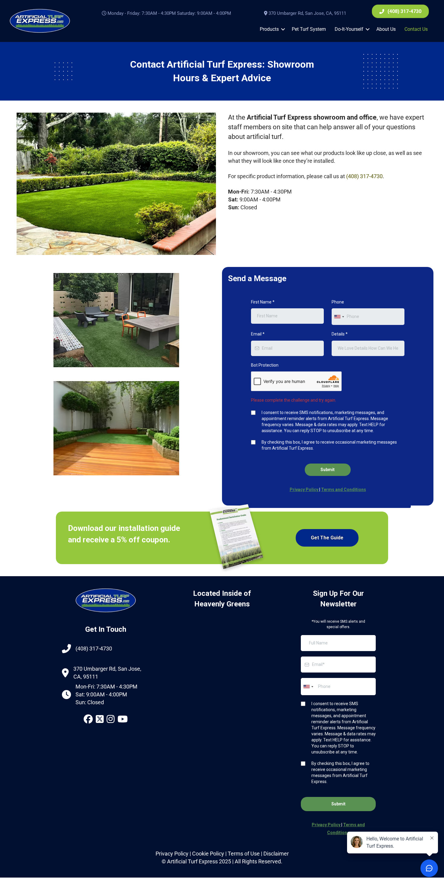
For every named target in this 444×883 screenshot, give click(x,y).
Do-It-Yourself (349, 29)
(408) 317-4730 (364, 176)
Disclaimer (276, 853)
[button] (283, 29)
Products (269, 29)
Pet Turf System (309, 29)
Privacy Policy (172, 853)
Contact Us (416, 29)
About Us (386, 29)
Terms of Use (244, 853)
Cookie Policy (208, 853)
